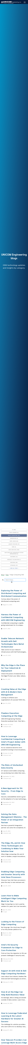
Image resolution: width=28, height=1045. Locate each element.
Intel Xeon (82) (14, 541)
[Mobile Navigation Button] (25, 2)
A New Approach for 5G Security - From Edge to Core (12, 791)
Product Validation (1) (14, 559)
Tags (7, 574)
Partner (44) (14, 556)
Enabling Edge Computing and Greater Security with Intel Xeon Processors (13, 874)
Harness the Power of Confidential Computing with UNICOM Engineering (13, 617)
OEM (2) (14, 546)
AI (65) (14, 529)
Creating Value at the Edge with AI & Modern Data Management (13, 692)
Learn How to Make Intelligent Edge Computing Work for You (14, 898)
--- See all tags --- (14, 568)
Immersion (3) (14, 538)
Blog (2, 574)
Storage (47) (14, 565)
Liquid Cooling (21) (14, 544)
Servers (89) (14, 562)
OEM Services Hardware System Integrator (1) (14, 553)
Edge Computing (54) (14, 535)
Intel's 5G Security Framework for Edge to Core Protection (11, 947)
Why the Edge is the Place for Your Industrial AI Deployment (13, 668)
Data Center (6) (14, 532)
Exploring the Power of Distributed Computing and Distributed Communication (13, 593)
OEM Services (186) (14, 549)
